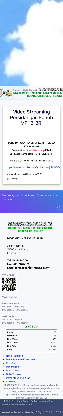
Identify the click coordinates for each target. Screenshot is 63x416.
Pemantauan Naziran (18, 378)
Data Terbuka (13, 374)
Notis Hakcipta (14, 355)
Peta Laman (13, 370)
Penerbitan (12, 366)
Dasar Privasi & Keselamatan (22, 359)
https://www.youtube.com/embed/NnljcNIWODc (33, 167)
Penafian (11, 363)
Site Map (11, 381)
